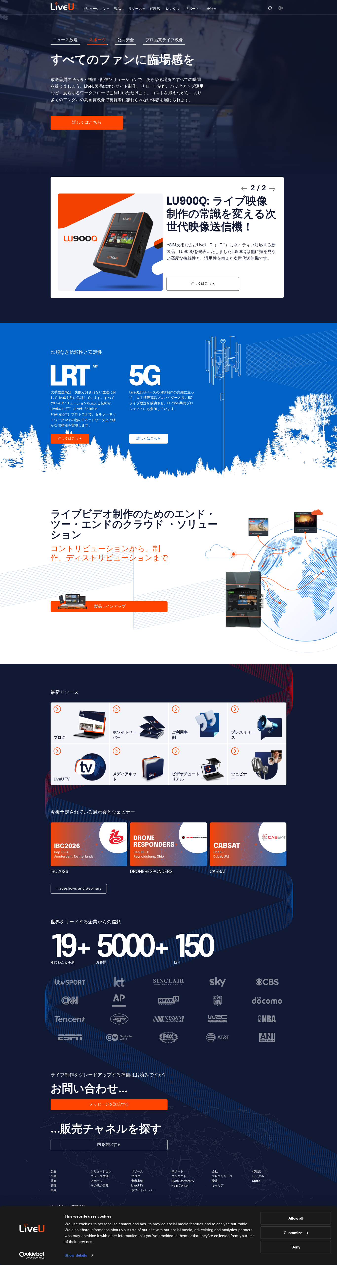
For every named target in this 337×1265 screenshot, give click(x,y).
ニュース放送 (100, 1176)
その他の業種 (100, 1185)
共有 (53, 1181)
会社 (215, 1171)
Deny (295, 1247)
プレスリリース (222, 1176)
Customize (293, 1232)
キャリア (218, 1185)
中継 (53, 1190)
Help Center (180, 1185)
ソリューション (101, 1171)
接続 (53, 1176)
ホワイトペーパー (143, 1190)
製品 (53, 1171)
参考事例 (137, 1181)
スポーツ (97, 1181)
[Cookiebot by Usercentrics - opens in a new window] (32, 1255)
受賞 (215, 1181)
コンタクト (178, 1176)
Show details (76, 1255)
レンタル (258, 1176)
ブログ (135, 1176)
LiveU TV (137, 1185)
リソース (137, 1171)
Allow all (295, 1218)
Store (256, 1181)
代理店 (256, 1171)
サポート (177, 1171)
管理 (53, 1185)
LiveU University (182, 1181)
